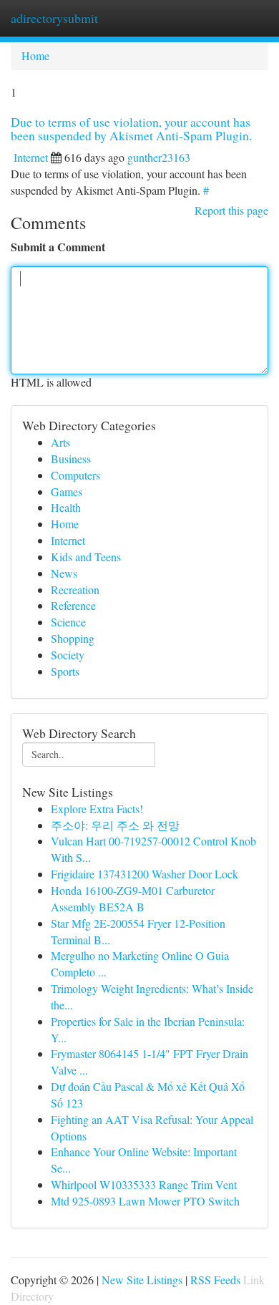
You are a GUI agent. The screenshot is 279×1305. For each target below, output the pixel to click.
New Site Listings (142, 1279)
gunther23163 (158, 157)
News (64, 573)
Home (35, 55)
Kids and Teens (86, 556)
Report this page (231, 210)
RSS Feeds (215, 1279)
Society (67, 654)
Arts (60, 442)
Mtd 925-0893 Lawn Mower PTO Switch (145, 1200)
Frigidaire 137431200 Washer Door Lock (144, 873)
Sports (65, 671)
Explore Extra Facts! (97, 808)
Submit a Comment (58, 247)
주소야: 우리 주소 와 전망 (115, 825)
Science (68, 621)
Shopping (72, 638)
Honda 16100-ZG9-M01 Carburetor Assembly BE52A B (133, 898)
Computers (75, 474)
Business (71, 458)
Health (66, 507)
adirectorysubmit (54, 17)
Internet (31, 157)
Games (66, 491)
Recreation (75, 589)
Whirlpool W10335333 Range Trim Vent (144, 1184)
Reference (73, 605)
